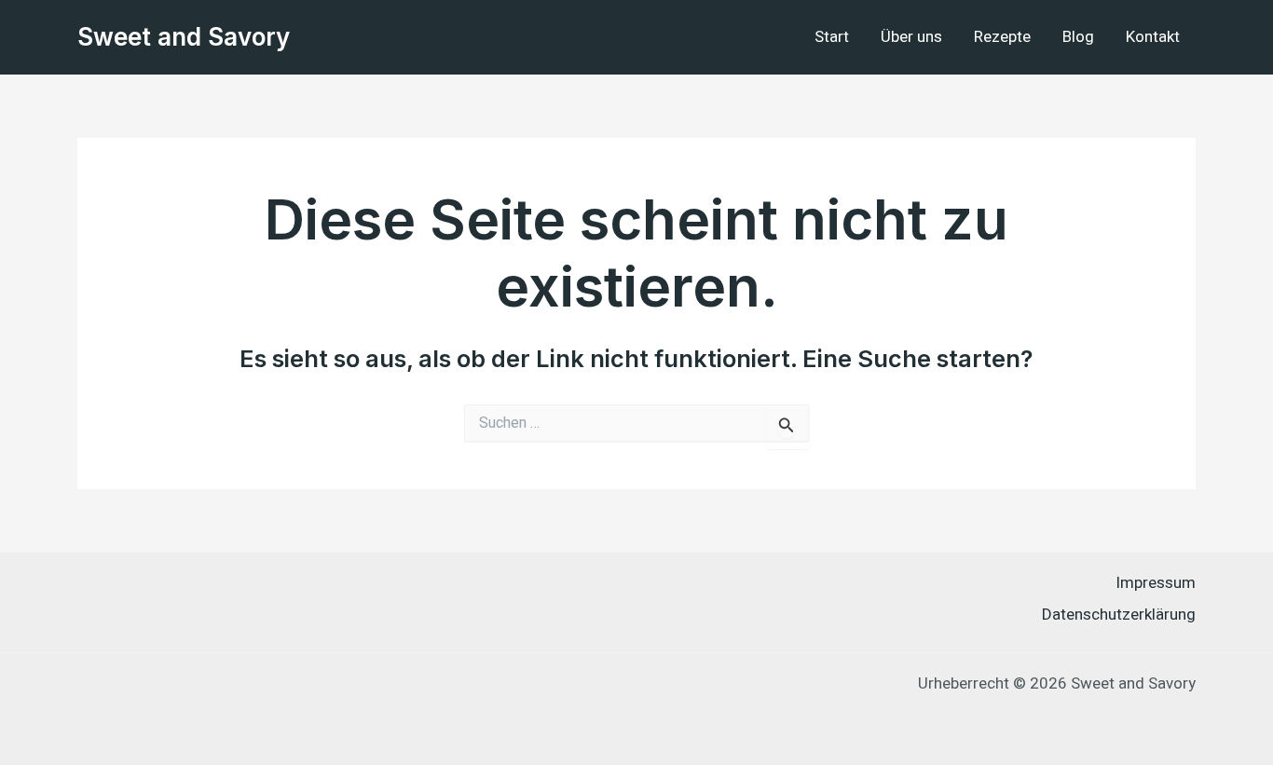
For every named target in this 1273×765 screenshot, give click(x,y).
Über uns (911, 36)
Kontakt (1153, 36)
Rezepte (1002, 36)
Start (831, 36)
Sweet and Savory (183, 36)
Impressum (1156, 582)
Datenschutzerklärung (1119, 614)
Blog (1078, 36)
